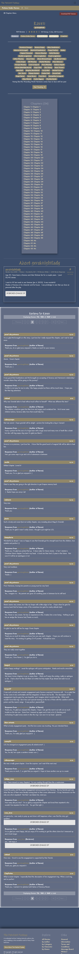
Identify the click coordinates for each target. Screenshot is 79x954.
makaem (8, 500)
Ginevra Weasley (40, 53)
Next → (63, 322)
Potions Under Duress (10, 8)
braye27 (8, 689)
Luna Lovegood (34, 65)
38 (53, 322)
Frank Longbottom (54, 56)
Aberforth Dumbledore (38, 50)
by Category (47, 944)
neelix (7, 462)
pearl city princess (12, 334)
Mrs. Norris (22, 73)
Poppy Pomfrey (53, 50)
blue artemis (9, 722)
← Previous (17, 322)
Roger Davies (20, 76)
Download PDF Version (68, 14)
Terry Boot (42, 76)
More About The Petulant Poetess (14, 947)
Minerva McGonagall (21, 50)
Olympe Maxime (34, 73)
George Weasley (20, 65)
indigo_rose (9, 779)
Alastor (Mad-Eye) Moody (23, 67)
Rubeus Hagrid (59, 65)
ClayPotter (9, 873)
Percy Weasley (46, 65)
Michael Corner (57, 70)
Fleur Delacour (57, 62)
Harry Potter (30, 59)
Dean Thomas (59, 67)
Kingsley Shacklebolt (32, 70)
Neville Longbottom (25, 56)
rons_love (8, 813)
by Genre (45, 949)
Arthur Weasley (18, 59)
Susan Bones (32, 76)
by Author (46, 942)
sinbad (7, 398)
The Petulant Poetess (10, 3)
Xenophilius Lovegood (56, 76)
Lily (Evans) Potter (59, 59)
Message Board (67, 949)
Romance (15, 36)
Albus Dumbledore (53, 47)
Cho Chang (48, 67)
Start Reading (39, 87)
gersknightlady (39, 27)
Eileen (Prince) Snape (44, 59)
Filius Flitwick (27, 79)
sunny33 (8, 741)
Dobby (63, 50)
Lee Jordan (45, 70)
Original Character (26, 53)
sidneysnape (9, 419)
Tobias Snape (21, 62)
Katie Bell (20, 70)
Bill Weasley (32, 62)
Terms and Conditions (65, 945)
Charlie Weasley (44, 62)
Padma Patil (45, 73)
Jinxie (7, 518)
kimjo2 (7, 665)
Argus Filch (37, 67)
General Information (65, 940)
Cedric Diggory (38, 79)
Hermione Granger (26, 47)
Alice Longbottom (39, 56)
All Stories (46, 939)
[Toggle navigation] (75, 3)
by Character (47, 947)
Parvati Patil (56, 73)
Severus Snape (39, 47)
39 (57, 322)
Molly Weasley (54, 53)
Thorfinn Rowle (51, 79)
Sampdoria (9, 537)
